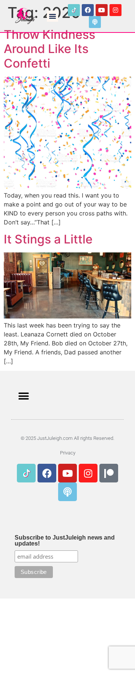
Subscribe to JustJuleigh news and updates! (65, 541)
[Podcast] (95, 22)
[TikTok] (74, 10)
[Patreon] (108, 473)
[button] (52, 16)
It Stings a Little (48, 239)
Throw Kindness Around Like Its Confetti (49, 49)
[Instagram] (116, 10)
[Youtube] (102, 10)
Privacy (67, 453)
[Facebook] (88, 10)
